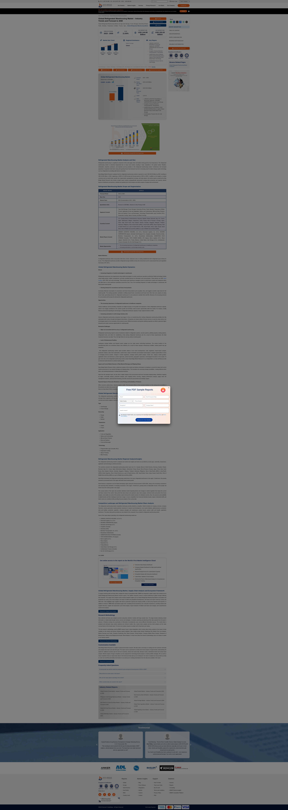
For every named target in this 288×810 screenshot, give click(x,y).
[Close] (169, 387)
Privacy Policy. (159, 414)
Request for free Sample (144, 419)
